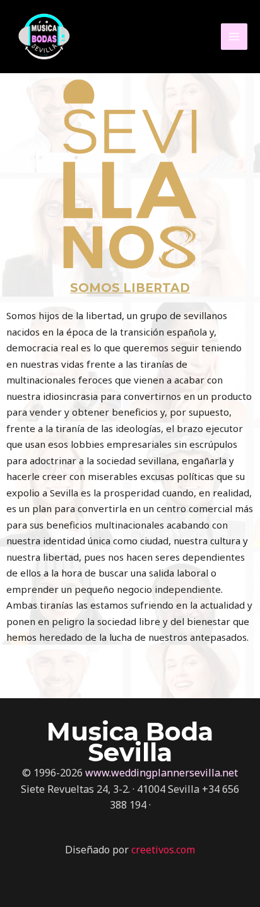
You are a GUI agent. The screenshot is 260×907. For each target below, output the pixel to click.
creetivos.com (163, 850)
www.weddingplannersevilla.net (161, 773)
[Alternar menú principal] (234, 36)
